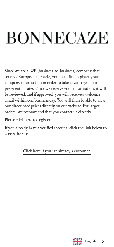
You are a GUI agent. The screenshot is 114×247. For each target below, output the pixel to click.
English (90, 241)
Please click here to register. (28, 120)
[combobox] (89, 241)
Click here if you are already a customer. (57, 151)
